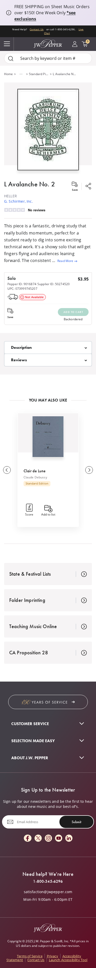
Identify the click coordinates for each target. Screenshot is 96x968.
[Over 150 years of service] (48, 702)
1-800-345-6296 (48, 881)
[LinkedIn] (68, 838)
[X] (38, 838)
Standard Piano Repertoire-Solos (39, 74)
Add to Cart (73, 312)
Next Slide (89, 470)
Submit (76, 822)
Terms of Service (29, 956)
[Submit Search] (10, 58)
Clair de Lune (35, 471)
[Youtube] (58, 838)
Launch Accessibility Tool (68, 960)
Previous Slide (7, 470)
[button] (48, 128)
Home (8, 74)
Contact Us (37, 29)
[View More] (21, 74)
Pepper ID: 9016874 (21, 284)
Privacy (52, 956)
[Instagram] (48, 838)
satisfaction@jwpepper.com (48, 892)
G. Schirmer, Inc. (18, 201)
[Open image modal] (48, 131)
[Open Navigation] (7, 44)
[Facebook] (27, 838)
